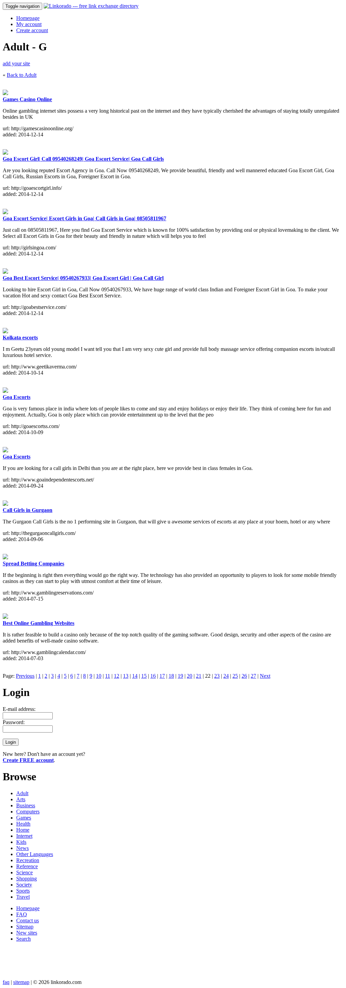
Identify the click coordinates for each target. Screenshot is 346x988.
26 (244, 676)
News (22, 848)
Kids (21, 842)
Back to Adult (21, 75)
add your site (16, 63)
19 (180, 676)
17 (162, 676)
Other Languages (34, 854)
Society (24, 885)
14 (135, 676)
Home (22, 830)
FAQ (21, 914)
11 (107, 676)
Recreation (27, 860)
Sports (23, 891)
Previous (25, 676)
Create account (32, 30)
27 (253, 676)
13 (125, 676)
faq (6, 982)
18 (171, 676)
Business (25, 805)
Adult (22, 793)
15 (144, 676)
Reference (27, 866)
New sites (26, 933)
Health (23, 824)
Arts (20, 799)
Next (265, 676)
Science (24, 872)
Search (23, 939)
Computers (28, 811)
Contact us (27, 920)
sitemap (21, 982)
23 (217, 676)
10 (98, 676)
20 (189, 676)
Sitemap (24, 926)
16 (153, 676)
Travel (23, 897)
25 (235, 676)
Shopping (26, 878)
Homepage (28, 18)
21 (198, 676)
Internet (24, 836)
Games (23, 818)
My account (29, 24)
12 (116, 676)
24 (226, 676)
